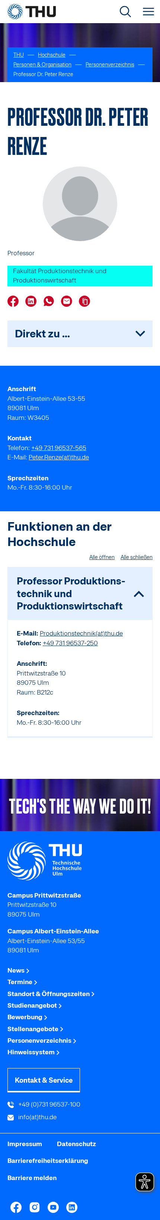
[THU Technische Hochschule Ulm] (31, 11)
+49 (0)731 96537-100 (48, 1104)
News (16, 970)
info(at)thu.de (37, 1117)
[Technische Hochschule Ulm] (80, 861)
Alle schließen (137, 557)
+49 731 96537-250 (70, 643)
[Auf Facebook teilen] (14, 301)
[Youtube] (53, 1207)
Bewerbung (25, 1017)
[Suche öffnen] (125, 11)
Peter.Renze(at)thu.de (59, 457)
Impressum (24, 1144)
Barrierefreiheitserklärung (47, 1160)
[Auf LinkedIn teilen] (32, 301)
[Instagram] (34, 1207)
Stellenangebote (33, 1029)
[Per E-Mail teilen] (68, 301)
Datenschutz (76, 1144)
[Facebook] (16, 1207)
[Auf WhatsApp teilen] (50, 301)
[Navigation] (148, 11)
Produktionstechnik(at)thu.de (81, 633)
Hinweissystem (31, 1052)
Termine (20, 982)
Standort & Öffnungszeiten (49, 994)
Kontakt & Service (44, 1080)
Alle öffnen (102, 557)
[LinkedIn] (71, 1207)
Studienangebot (32, 1005)
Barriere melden (32, 1178)
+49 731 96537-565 (58, 448)
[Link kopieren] (86, 301)
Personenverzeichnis (40, 1040)
